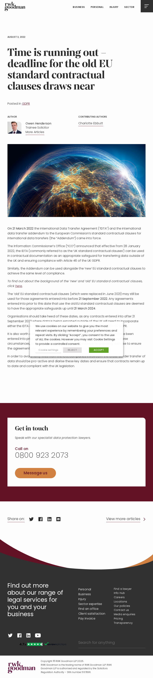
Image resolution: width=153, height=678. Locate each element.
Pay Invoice (86, 618)
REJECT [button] (72, 350)
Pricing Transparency (123, 621)
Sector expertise (90, 604)
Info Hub (119, 593)
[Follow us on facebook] (19, 635)
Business (79, 7)
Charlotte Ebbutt (90, 123)
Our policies (122, 606)
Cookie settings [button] (48, 350)
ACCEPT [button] (99, 350)
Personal (97, 7)
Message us (35, 473)
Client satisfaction (91, 613)
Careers (119, 597)
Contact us (121, 610)
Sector (129, 7)
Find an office (88, 609)
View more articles (123, 519)
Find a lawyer (123, 589)
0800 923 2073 (41, 456)
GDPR (26, 103)
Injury (114, 7)
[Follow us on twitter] (10, 635)
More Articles (35, 132)
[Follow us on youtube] (38, 635)
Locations (120, 601)
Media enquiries (124, 614)
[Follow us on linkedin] (28, 635)
